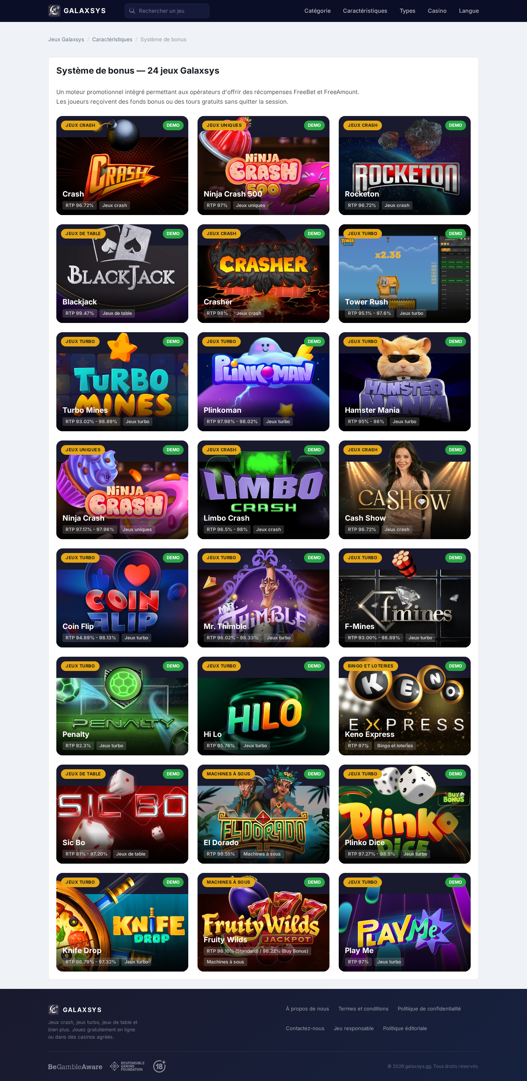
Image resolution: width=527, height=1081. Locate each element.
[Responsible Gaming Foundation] (127, 1066)
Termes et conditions (363, 1008)
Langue (469, 10)
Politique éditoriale (405, 1028)
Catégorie (317, 10)
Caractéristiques (365, 10)
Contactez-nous (305, 1028)
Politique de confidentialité (429, 1008)
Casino (437, 10)
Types (408, 10)
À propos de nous (307, 1008)
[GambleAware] (75, 1066)
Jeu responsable (354, 1028)
